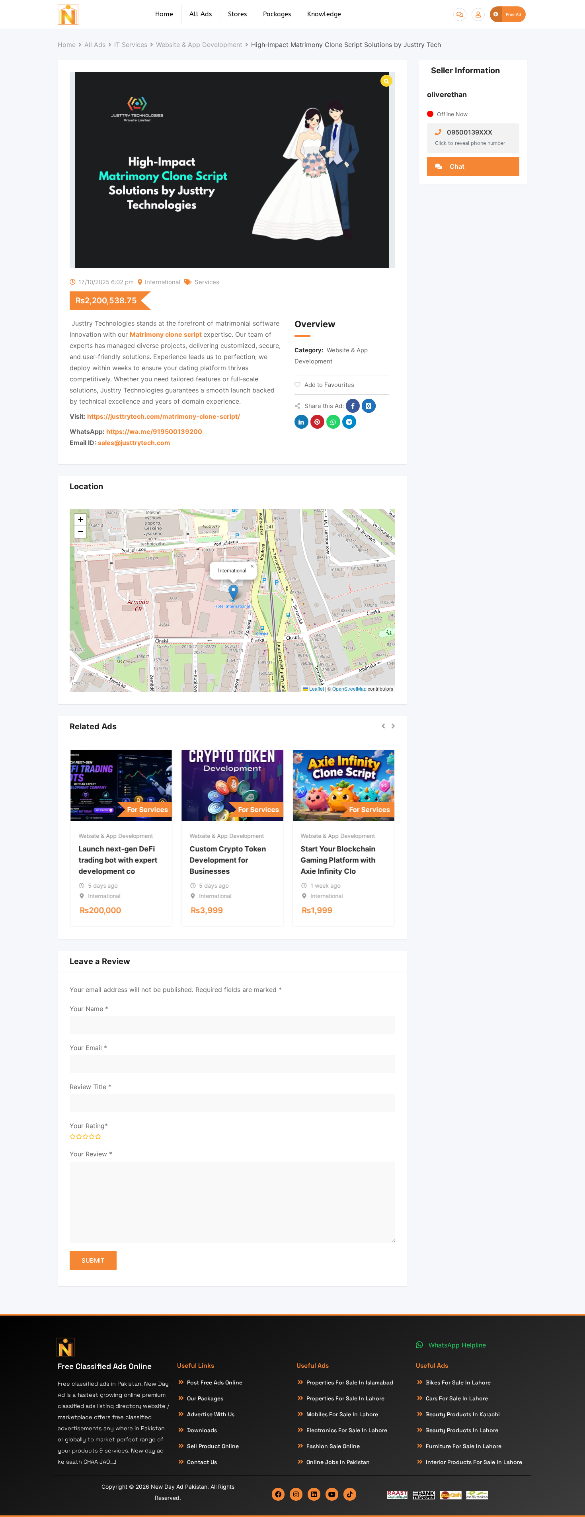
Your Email (88, 1048)
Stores (237, 14)
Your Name (89, 1009)
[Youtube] (332, 1494)
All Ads (200, 14)
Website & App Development (115, 835)
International (162, 282)
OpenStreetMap (349, 688)
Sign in (478, 14)
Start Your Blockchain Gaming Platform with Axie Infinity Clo (338, 860)
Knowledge (324, 14)
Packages (277, 14)
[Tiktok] (349, 1494)
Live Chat (459, 14)
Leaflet (316, 688)
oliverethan (447, 94)
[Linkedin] (314, 1494)
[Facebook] (278, 1494)
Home (164, 14)
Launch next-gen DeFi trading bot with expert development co (117, 860)
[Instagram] (296, 1494)
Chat (456, 166)
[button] (233, 592)
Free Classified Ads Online (105, 1366)
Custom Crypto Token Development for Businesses (227, 860)
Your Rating (89, 1126)
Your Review (91, 1154)
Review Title (90, 1087)
